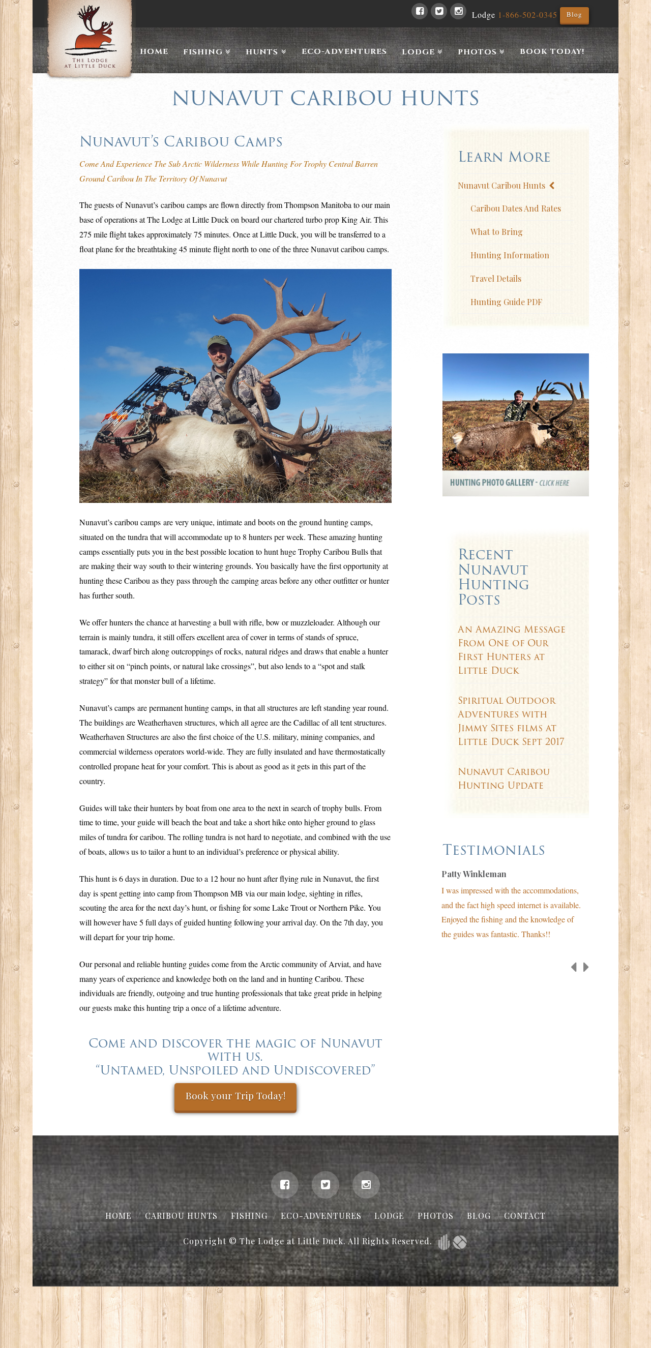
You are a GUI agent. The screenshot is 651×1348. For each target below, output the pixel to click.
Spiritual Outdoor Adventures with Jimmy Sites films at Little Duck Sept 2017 (511, 721)
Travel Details (495, 278)
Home (118, 1215)
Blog (574, 14)
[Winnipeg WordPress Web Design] (444, 1241)
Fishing (249, 1215)
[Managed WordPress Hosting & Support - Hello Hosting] (460, 1241)
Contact (525, 1215)
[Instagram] (458, 11)
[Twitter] (439, 11)
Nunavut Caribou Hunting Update (504, 778)
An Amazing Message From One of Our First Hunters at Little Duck (512, 650)
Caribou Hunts (181, 1215)
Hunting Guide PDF (506, 301)
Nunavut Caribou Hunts (501, 185)
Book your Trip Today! (235, 1095)
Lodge (389, 1215)
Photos (436, 1215)
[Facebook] (419, 11)
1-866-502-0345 (527, 14)
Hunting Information (509, 255)
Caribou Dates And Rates (515, 208)
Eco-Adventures (321, 1215)
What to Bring (496, 231)
